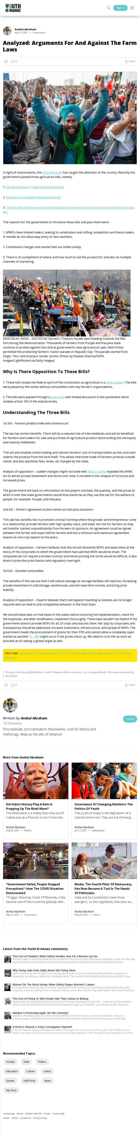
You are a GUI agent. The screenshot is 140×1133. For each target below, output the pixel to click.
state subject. (115, 382)
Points (47, 1113)
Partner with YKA (34, 1113)
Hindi (26, 1061)
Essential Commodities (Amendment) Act (33, 197)
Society (10, 1061)
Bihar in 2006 (97, 471)
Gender (10, 1080)
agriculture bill (52, 172)
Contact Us (26, 1117)
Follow (130, 719)
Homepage (9, 1113)
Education (12, 1071)
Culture (30, 1071)
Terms (14, 1117)
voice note (58, 397)
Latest (47, 1071)
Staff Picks (29, 1080)
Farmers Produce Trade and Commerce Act (35, 187)
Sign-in (120, 7)
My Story (11, 1090)
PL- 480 (34, 636)
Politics (42, 1061)
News (47, 1080)
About (20, 1113)
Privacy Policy (40, 1117)
